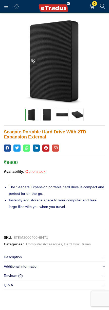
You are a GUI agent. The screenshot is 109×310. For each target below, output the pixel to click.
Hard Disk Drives (77, 244)
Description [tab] (13, 257)
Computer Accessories (44, 244)
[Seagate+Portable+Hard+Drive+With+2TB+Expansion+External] (17, 148)
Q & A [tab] (8, 285)
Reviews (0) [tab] (13, 276)
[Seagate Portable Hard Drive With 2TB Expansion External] (7, 148)
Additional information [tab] (21, 266)
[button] (92, 6)
